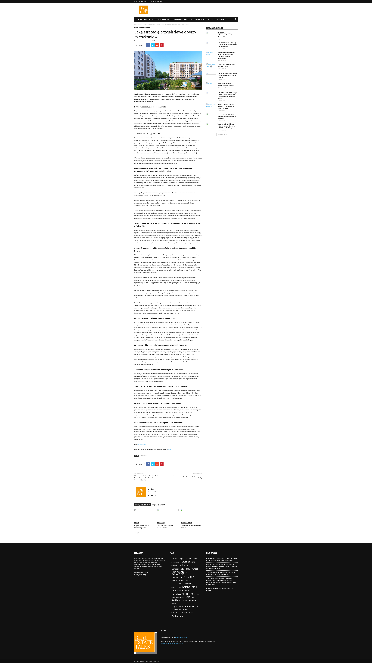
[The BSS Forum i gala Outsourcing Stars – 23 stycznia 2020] (211, 35)
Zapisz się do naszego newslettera (172, 643)
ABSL (176, 559)
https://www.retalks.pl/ (153, 491)
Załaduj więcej (221, 134)
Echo (186, 577)
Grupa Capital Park (177, 584)
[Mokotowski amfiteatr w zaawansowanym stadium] (211, 85)
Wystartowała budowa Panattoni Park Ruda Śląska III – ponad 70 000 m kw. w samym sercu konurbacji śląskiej (149, 478)
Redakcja (140, 41)
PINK (192, 594)
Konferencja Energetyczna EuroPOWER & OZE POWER (220, 589)
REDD (187, 597)
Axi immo (193, 558)
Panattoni (177, 594)
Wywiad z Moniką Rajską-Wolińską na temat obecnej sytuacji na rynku (226, 106)
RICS (193, 597)
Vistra (195, 613)
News (140, 19)
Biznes (136, 522)
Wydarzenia (199, 19)
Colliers (183, 565)
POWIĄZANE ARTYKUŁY (142, 505)
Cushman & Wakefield (179, 573)
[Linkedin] (152, 496)
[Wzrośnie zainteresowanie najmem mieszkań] (191, 516)
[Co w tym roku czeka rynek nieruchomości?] (168, 516)
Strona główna (138, 24)
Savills (174, 600)
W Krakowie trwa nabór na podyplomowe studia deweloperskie (141, 527)
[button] (235, 19)
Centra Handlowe (163, 19)
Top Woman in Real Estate (184, 607)
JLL (194, 583)
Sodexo (173, 603)
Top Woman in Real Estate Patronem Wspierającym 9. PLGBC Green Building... (226, 126)
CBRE (193, 562)
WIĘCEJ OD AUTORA (158, 505)
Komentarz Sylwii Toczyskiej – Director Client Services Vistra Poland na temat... (227, 44)
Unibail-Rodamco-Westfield (179, 613)
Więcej (210, 19)
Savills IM (183, 600)
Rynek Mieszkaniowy (154, 24)
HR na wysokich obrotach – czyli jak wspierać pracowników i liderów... (227, 116)
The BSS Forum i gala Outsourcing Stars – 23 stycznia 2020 (225, 35)
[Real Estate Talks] (143, 14)
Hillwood (187, 583)
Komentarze (161, 522)
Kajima (173, 587)
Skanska (192, 600)
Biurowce (148, 19)
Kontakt (220, 19)
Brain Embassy (175, 562)
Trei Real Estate (183, 610)
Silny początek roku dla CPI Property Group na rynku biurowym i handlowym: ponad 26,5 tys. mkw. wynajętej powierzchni (221, 566)
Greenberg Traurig (184, 580)
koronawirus (177, 590)
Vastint (191, 613)
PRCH (197, 594)
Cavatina (186, 562)
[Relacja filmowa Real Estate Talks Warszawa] (211, 66)
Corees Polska (177, 569)
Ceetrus (174, 566)
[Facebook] (149, 496)
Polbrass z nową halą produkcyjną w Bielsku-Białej (187, 477)
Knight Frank (189, 587)
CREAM (188, 569)
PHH (187, 594)
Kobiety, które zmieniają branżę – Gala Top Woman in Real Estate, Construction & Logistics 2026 (221, 559)
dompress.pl (142, 444)
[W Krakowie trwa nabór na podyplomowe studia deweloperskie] (144, 516)
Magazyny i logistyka (182, 19)
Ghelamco (174, 580)
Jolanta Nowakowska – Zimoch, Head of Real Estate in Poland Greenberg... (228, 75)
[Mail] (156, 496)
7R (172, 558)
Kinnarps (179, 587)
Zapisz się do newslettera (155, 1)
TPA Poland (174, 610)
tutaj (169, 449)
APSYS (186, 558)
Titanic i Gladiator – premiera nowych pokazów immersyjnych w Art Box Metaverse (220, 573)
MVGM (187, 591)
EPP (192, 577)
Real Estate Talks (177, 597)
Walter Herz (177, 616)
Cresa (195, 569)
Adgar (181, 559)
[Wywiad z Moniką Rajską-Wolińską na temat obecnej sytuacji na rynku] (211, 106)
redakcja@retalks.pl (140, 575)
